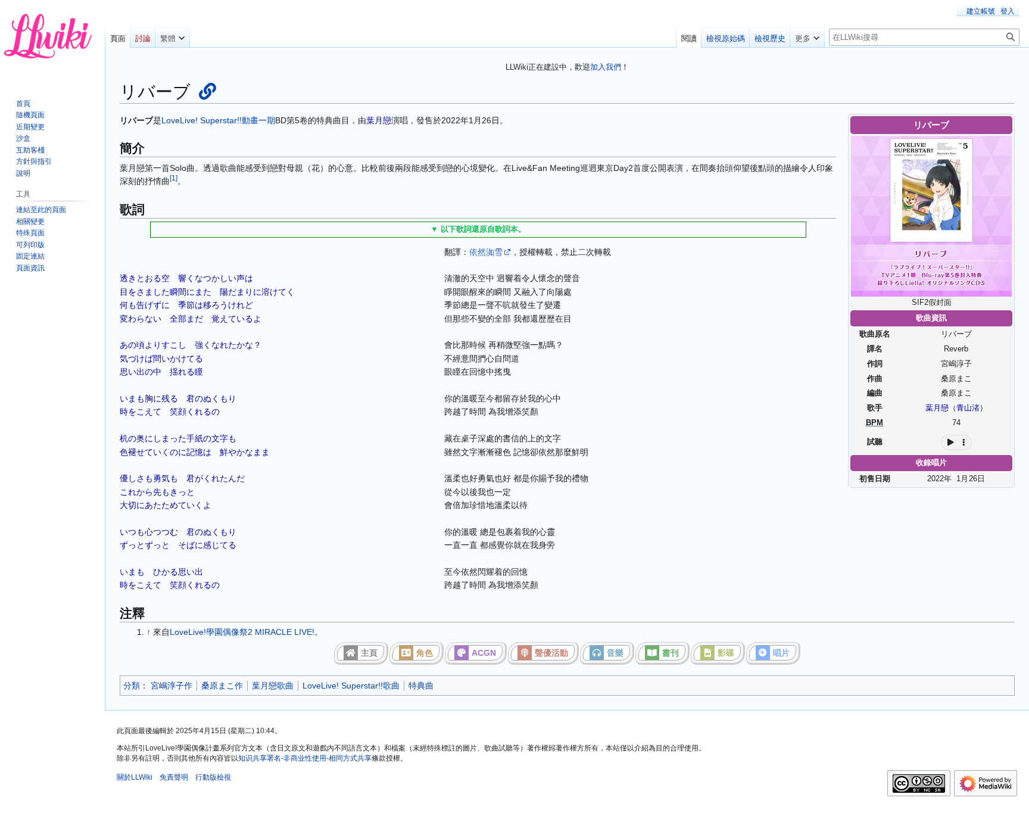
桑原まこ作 (222, 685)
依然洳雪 (486, 252)
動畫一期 (258, 120)
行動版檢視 (213, 777)
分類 (131, 685)
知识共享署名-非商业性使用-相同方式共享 (305, 758)
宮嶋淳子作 (171, 685)
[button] (172, 36)
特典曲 (421, 685)
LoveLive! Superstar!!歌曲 (351, 685)
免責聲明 (174, 777)
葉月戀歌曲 (273, 685)
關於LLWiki (134, 777)
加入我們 (605, 67)
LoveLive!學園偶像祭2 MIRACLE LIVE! (242, 632)
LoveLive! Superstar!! (201, 120)
